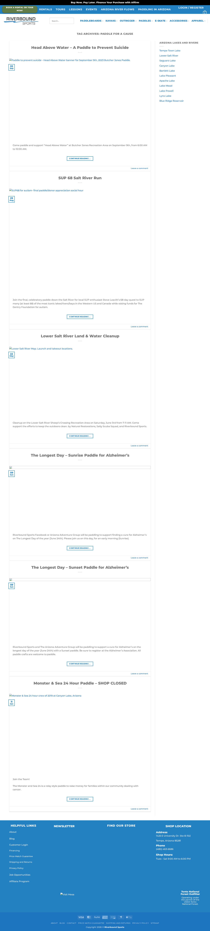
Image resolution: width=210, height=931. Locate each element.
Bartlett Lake (167, 70)
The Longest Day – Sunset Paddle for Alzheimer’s (80, 567)
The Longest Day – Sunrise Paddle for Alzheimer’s (80, 455)
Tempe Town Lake (169, 50)
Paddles (145, 20)
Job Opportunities (20, 874)
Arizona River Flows (117, 9)
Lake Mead (165, 85)
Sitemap (155, 923)
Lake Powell (166, 91)
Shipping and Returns (20, 862)
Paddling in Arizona (154, 9)
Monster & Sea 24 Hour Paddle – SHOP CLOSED (80, 683)
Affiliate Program (19, 881)
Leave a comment (139, 168)
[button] (191, 7)
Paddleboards (90, 20)
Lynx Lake (165, 96)
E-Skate (160, 20)
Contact (71, 923)
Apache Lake (167, 80)
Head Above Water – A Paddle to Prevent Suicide (80, 47)
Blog (12, 838)
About (13, 832)
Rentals (45, 9)
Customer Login (18, 844)
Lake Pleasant (167, 75)
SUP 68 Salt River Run (80, 178)
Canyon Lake (167, 65)
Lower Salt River (168, 55)
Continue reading (80, 158)
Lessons (75, 9)
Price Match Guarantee (21, 856)
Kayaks (111, 20)
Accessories (178, 20)
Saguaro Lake (167, 60)
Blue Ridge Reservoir (171, 101)
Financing (14, 850)
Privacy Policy (16, 868)
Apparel (198, 20)
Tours (60, 9)
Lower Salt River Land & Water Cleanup (80, 336)
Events (91, 9)
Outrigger (127, 20)
